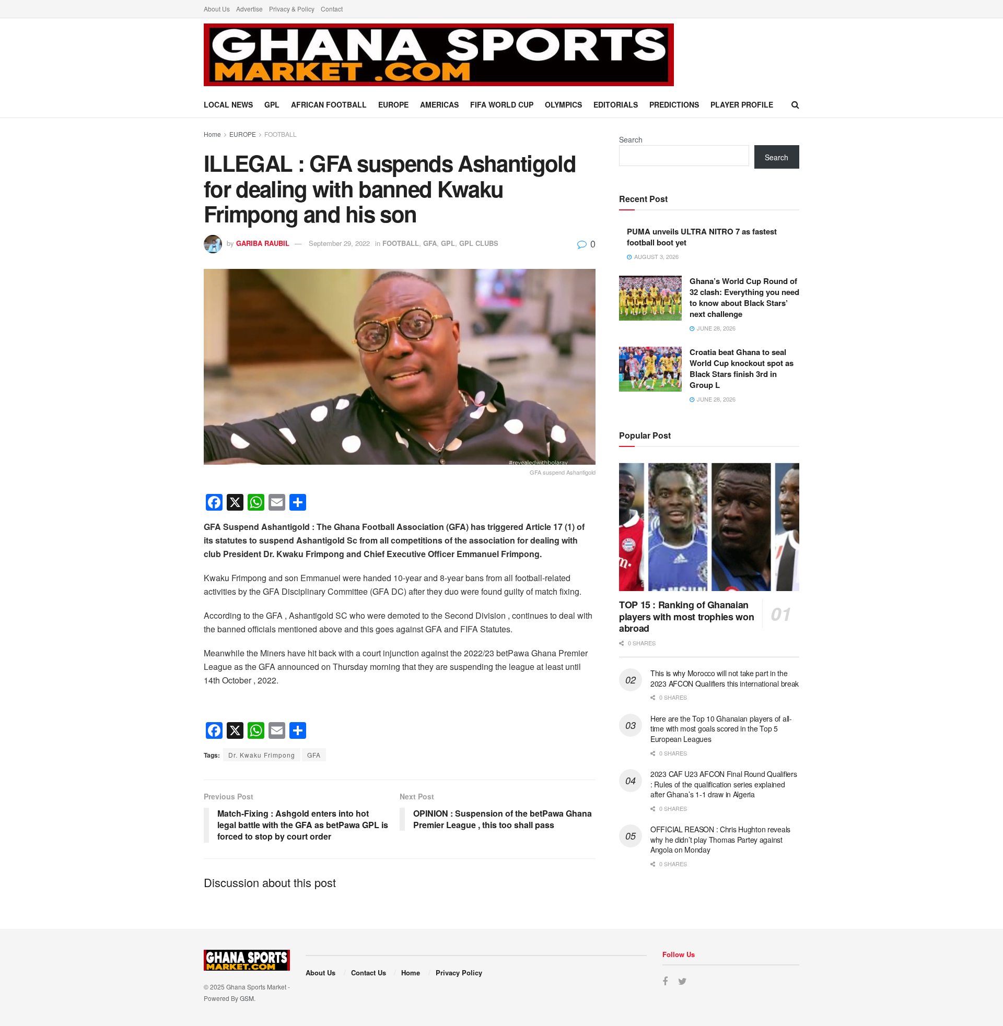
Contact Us (368, 972)
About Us (217, 8)
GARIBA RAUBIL (262, 243)
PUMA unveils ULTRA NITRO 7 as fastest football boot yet (702, 237)
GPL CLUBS (478, 243)
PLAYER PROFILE (741, 104)
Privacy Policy (459, 972)
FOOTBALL (280, 133)
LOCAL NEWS (228, 104)
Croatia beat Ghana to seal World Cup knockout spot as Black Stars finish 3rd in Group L (742, 368)
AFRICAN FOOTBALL (329, 104)
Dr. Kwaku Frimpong (261, 754)
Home (212, 133)
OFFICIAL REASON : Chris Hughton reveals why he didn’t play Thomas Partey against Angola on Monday (720, 839)
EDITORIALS (615, 104)
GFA (430, 243)
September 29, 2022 (339, 243)
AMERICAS (439, 104)
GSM (247, 998)
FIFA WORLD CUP (501, 104)
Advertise (249, 8)
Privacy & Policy (291, 8)
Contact (332, 8)
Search (631, 139)
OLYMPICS (563, 104)
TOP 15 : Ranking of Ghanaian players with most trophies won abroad (686, 616)
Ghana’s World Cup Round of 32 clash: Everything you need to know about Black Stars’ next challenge (744, 297)
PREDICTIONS (674, 104)
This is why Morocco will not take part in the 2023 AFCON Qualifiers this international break (724, 678)
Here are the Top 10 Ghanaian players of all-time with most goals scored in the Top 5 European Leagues (721, 728)
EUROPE (393, 104)
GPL (271, 104)
